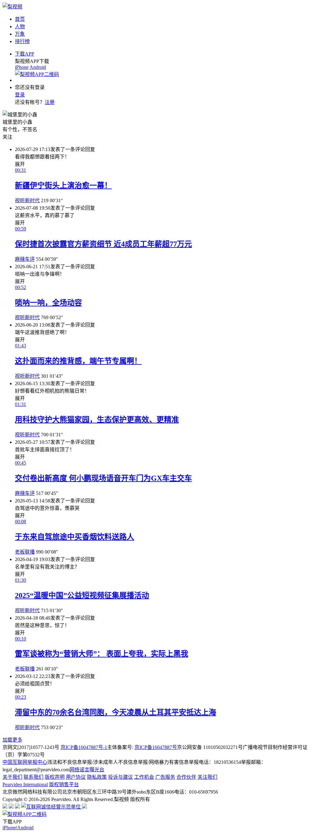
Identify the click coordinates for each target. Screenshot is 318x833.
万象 (20, 34)
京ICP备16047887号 (155, 747)
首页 (20, 19)
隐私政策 (97, 777)
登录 (20, 94)
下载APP (24, 53)
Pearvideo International (25, 784)
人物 (20, 26)
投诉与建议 (120, 777)
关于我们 (12, 777)
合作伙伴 (186, 777)
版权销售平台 (64, 784)
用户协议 (76, 777)
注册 (50, 102)
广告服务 (165, 777)
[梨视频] (12, 6)
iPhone (22, 67)
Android (38, 67)
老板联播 (25, 552)
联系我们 (33, 777)
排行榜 (22, 41)
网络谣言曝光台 (87, 769)
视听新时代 (27, 200)
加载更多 (12, 739)
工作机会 (144, 777)
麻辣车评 (25, 259)
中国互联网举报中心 (24, 762)
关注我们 (207, 777)
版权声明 (55, 777)
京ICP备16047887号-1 (84, 747)
